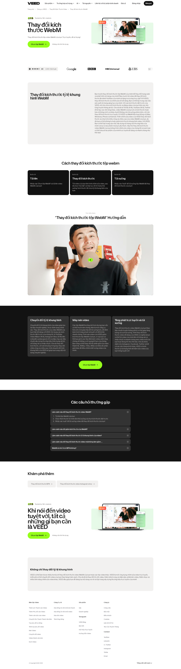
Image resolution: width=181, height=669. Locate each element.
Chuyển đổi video (35, 634)
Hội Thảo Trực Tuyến (85, 630)
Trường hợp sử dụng (64, 3)
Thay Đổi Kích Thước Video (58, 9)
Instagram (107, 649)
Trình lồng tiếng (59, 619)
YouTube (106, 637)
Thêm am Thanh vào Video (38, 608)
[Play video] (90, 260)
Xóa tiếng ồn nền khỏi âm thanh (64, 608)
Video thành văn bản (36, 638)
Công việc (107, 608)
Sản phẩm (48, 3)
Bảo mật (106, 612)
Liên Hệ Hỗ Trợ (108, 623)
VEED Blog (82, 622)
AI (77, 3)
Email (105, 656)
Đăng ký (148, 3)
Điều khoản (107, 615)
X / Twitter (107, 645)
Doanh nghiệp (83, 612)
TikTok (106, 652)
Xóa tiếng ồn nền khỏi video (63, 612)
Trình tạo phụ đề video (36, 627)
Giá (80, 608)
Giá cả (123, 3)
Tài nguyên (86, 3)
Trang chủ (31, 9)
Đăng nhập (136, 3)
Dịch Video (32, 642)
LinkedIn (107, 641)
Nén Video (32, 630)
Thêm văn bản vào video (37, 615)
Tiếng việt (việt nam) (143, 663)
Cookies (106, 619)
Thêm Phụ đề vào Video (37, 612)
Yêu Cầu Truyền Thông (111, 627)
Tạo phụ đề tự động (35, 623)
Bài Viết (81, 626)
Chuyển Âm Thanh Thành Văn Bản (40, 619)
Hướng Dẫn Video (85, 633)
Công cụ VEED (42, 9)
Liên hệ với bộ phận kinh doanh (106, 3)
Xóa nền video (58, 615)
